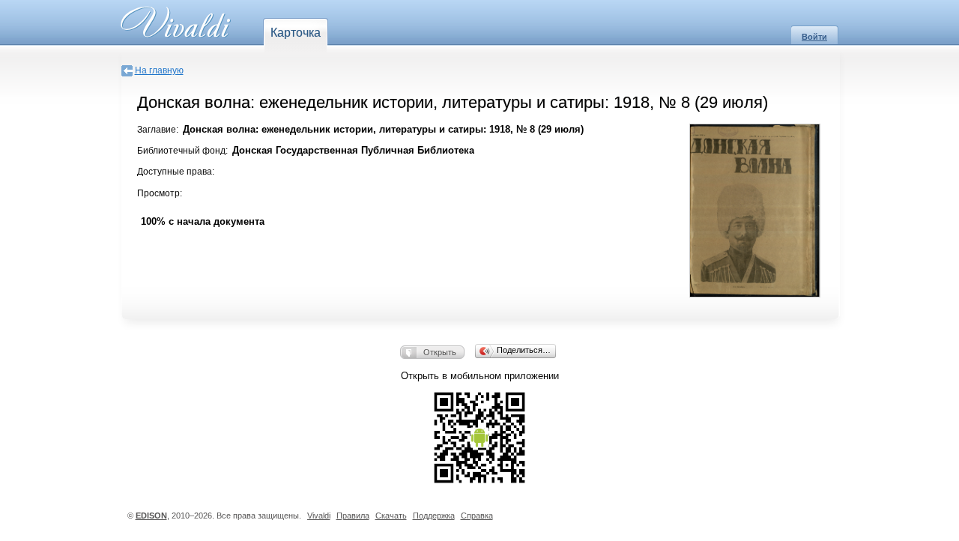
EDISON (151, 515)
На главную (159, 70)
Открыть (439, 352)
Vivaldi (318, 515)
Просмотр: (159, 193)
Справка (477, 515)
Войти (814, 36)
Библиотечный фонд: (182, 150)
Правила (352, 515)
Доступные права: (175, 171)
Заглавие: (157, 129)
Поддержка (434, 515)
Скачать (391, 515)
